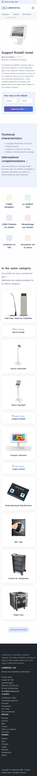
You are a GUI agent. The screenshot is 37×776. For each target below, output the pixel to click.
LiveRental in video (9, 698)
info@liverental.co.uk (11, 691)
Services (5, 721)
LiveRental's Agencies (10, 700)
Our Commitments (8, 712)
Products (5, 718)
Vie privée (5, 732)
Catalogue (5, 14)
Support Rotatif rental (17, 52)
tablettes (20, 169)
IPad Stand (27, 14)
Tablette (16, 14)
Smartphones (6, 752)
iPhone (4, 755)
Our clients (5, 709)
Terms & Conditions (9, 729)
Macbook (5, 749)
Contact (4, 726)
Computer (5, 744)
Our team (5, 703)
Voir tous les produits (18, 630)
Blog (3, 724)
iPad (3, 741)
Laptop (4, 747)
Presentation (6, 706)
